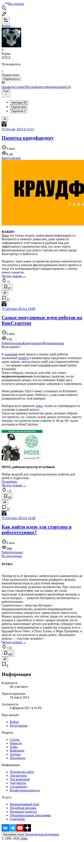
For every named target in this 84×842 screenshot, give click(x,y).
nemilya (23, 358)
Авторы (15, 754)
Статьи (20, 87)
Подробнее (9, 481)
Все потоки (16, 4)
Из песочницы (12, 556)
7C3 (4, 129)
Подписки (18, 111)
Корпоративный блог (25, 804)
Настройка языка (13, 834)
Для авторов (18, 775)
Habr (24, 838)
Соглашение (18, 786)
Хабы (14, 747)
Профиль (8, 87)
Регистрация (18, 725)
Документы (18, 783)
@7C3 (6, 57)
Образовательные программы (30, 815)
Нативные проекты (23, 811)
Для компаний (20, 779)
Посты (30, 87)
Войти (14, 722)
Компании (17, 750)
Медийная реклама (23, 808)
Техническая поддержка (42, 834)
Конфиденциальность (25, 790)
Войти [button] (6, 25)
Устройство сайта (22, 772)
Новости (41, 87)
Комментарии (59, 87)
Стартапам (17, 819)
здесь (39, 406)
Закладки (19, 102)
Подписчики (18, 106)
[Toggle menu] (3, 5)
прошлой (11, 354)
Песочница (17, 758)
